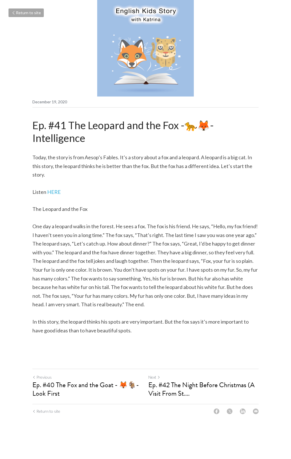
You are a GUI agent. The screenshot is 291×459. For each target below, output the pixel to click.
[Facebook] (216, 411)
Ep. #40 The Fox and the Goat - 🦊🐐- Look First (85, 389)
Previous (44, 377)
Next (152, 377)
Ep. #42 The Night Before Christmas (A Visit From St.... (201, 389)
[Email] (256, 411)
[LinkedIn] (243, 411)
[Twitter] (229, 411)
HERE (54, 192)
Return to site (28, 12)
